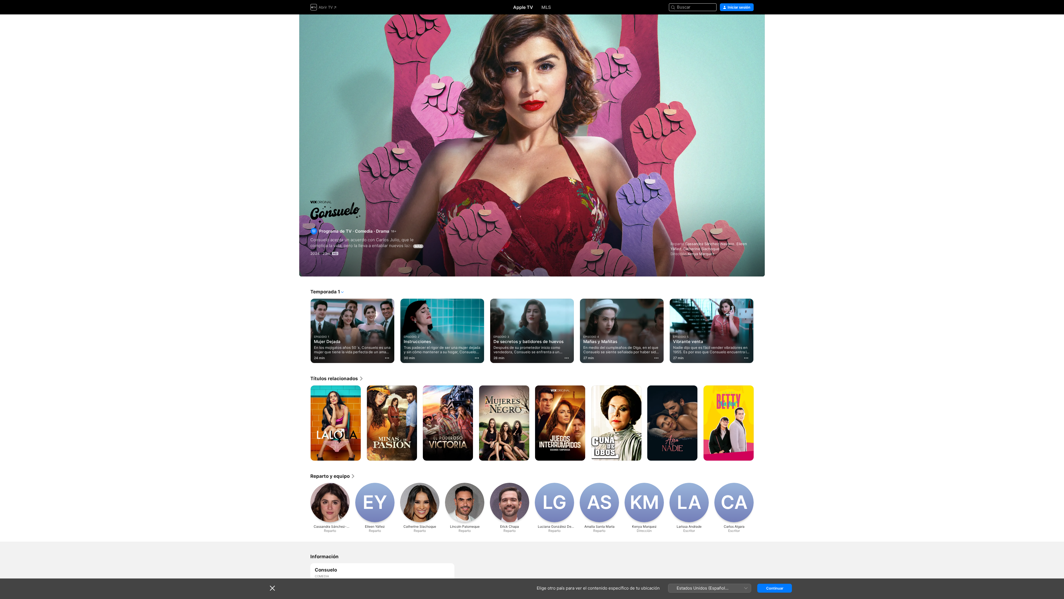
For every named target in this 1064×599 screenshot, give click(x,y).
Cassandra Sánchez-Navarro (709, 244)
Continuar (774, 588)
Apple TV (523, 7)
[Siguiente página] (759, 331)
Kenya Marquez (701, 254)
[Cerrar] (272, 588)
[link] (337, 378)
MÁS (418, 246)
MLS (546, 7)
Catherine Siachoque (701, 249)
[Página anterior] (305, 331)
